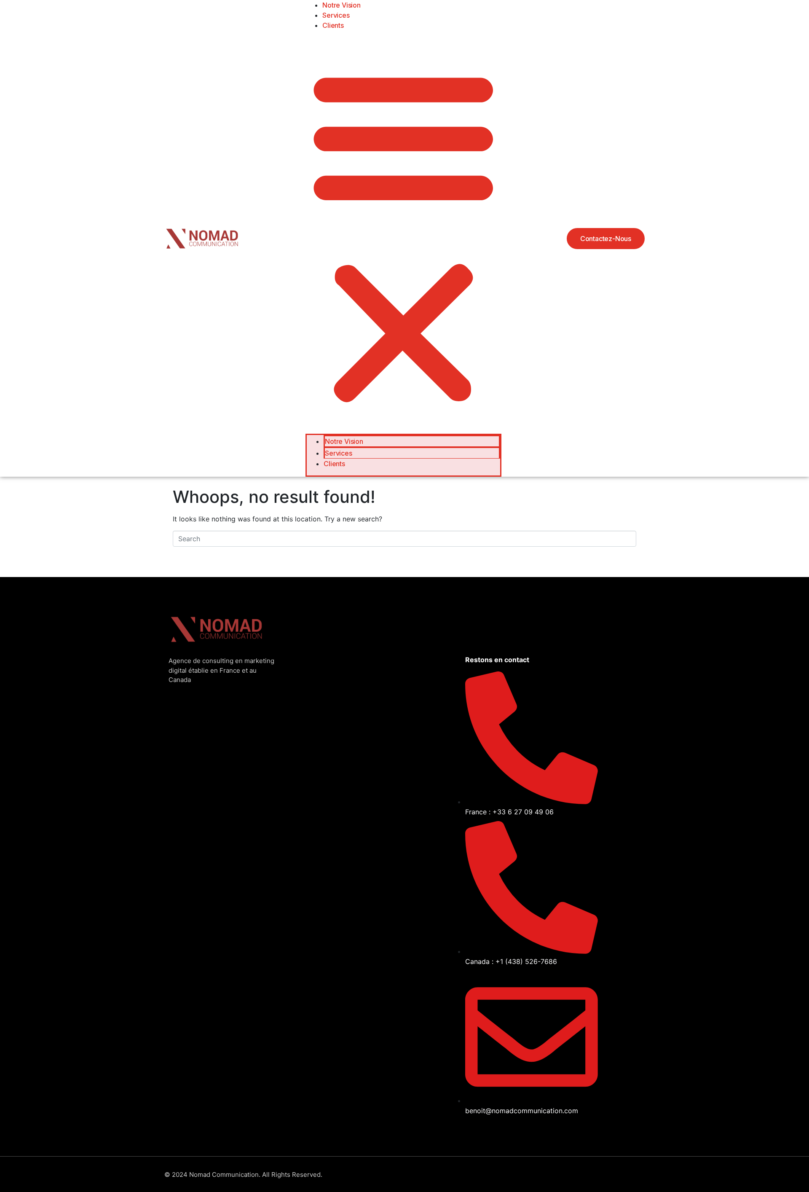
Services (335, 15)
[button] (403, 235)
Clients (333, 25)
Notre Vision (344, 441)
